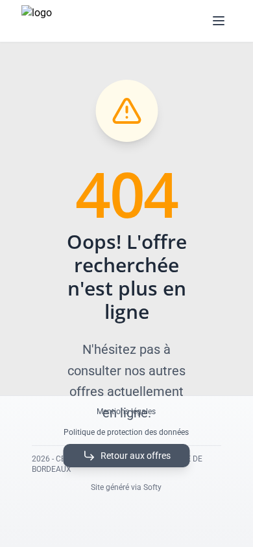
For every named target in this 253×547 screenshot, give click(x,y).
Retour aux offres (136, 455)
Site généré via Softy (126, 487)
